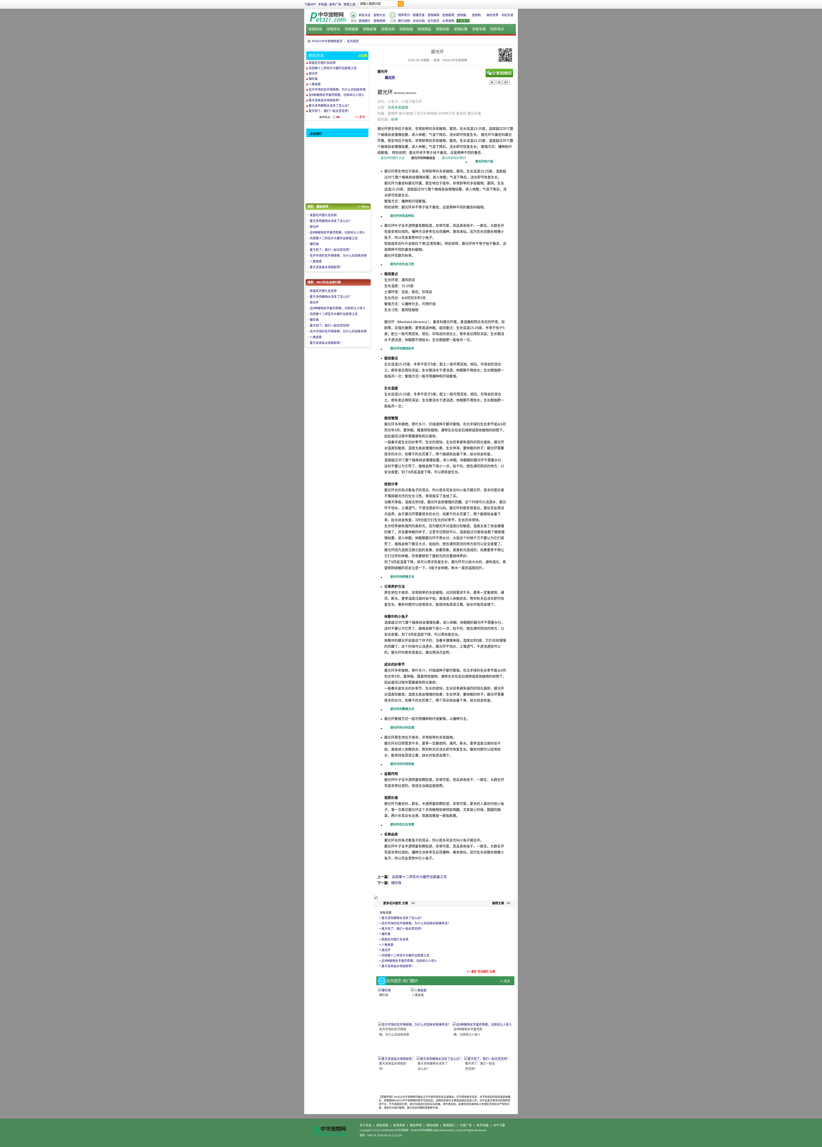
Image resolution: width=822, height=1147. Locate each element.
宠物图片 (365, 20)
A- (492, 82)
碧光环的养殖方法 (402, 576)
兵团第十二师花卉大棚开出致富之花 (419, 877)
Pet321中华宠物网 (309, 41)
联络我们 (449, 1125)
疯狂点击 (365, 15)
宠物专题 (479, 29)
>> (508, 903)
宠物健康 (351, 29)
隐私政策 (382, 1125)
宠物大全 (379, 15)
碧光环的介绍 (484, 161)
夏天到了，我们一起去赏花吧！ (402, 928)
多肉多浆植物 (398, 107)
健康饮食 (419, 15)
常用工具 (349, 4)
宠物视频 (379, 20)
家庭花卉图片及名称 (394, 939)
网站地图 (432, 1125)
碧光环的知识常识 (454, 158)
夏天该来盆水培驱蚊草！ (397, 966)
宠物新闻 (315, 29)
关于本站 (366, 1125)
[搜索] (401, 4)
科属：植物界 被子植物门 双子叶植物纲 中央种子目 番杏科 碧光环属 (429, 113)
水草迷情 (448, 20)
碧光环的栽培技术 (402, 348)
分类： (392, 107)
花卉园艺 (433, 20)
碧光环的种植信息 (423, 158)
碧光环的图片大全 (393, 158)
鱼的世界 (493, 15)
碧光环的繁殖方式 (402, 709)
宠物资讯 (333, 29)
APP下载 (499, 1125)
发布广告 (335, 4)
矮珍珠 (396, 883)
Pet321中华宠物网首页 (327, 41)
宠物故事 (370, 29)
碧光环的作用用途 (402, 764)
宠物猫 (461, 15)
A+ (506, 82)
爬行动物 (404, 20)
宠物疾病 (406, 29)
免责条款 (399, 1125)
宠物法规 (388, 29)
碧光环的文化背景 (402, 824)
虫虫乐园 (419, 20)
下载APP (310, 4)
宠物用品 (424, 29)
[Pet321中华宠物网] (327, 22)
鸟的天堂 (507, 15)
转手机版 (482, 1125)
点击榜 (362, 55)
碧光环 (390, 77)
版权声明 (416, 1125)
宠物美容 (433, 15)
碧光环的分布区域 (402, 727)
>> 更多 (505, 981)
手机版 (322, 4)
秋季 (394, 119)
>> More (363, 206)
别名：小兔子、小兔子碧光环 (399, 101)
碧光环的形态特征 (402, 215)
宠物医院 (448, 15)
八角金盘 (387, 944)
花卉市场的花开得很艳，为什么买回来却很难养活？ (415, 923)
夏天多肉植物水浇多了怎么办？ (402, 918)
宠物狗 (476, 15)
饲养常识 (404, 15)
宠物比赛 (461, 29)
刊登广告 (466, 1125)
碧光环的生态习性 (402, 264)
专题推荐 (463, 20)
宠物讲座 (442, 29)
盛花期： (387, 119)
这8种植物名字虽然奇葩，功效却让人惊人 (409, 960)
